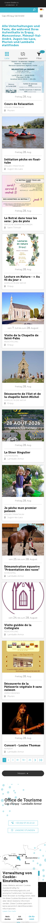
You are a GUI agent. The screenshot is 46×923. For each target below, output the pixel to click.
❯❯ (40, 760)
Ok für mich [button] (32, 917)
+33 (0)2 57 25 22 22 (24, 823)
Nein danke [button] (8, 917)
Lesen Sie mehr (9, 911)
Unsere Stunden (24, 830)
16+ (23, 760)
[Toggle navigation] (41, 16)
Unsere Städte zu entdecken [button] (11, 3)
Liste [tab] (6, 58)
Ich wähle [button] (19, 917)
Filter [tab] (39, 58)
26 (30, 760)
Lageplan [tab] (23, 58)
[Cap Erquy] (23, 801)
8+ (18, 760)
